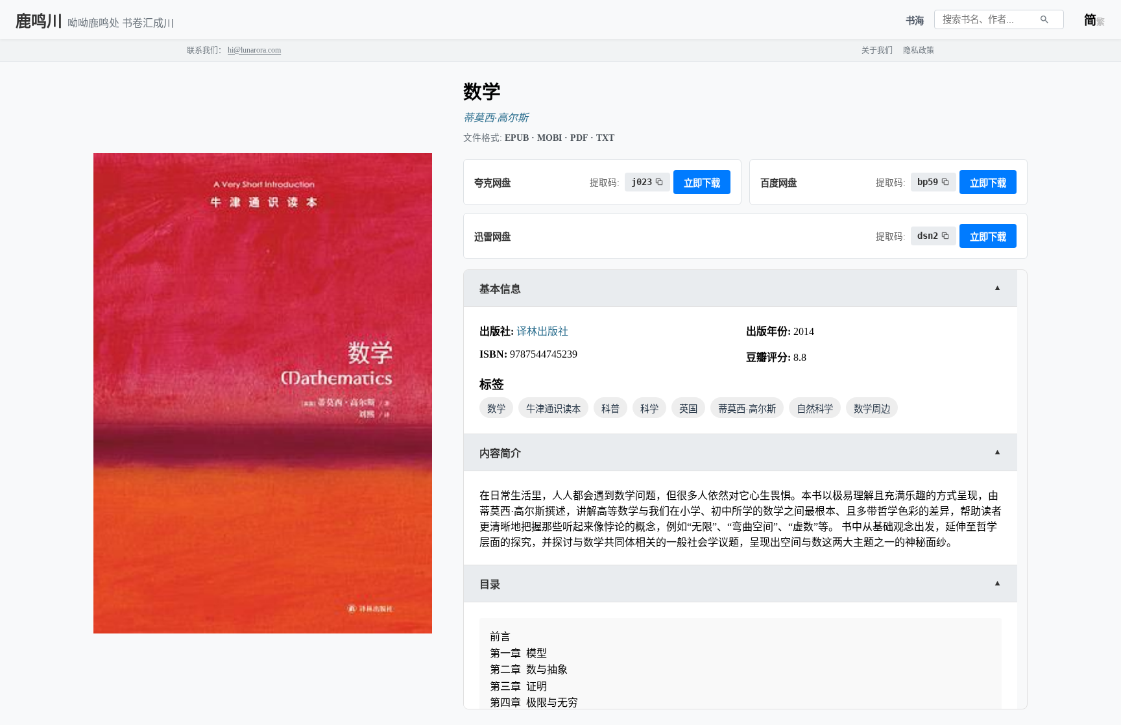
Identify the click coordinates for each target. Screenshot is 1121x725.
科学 (649, 408)
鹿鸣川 (39, 21)
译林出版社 (542, 331)
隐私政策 (918, 50)
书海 (915, 21)
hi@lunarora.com (254, 50)
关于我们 (877, 50)
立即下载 (702, 183)
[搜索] (1044, 19)
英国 (688, 408)
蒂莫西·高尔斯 (495, 117)
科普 (610, 408)
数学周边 (872, 408)
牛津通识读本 (553, 408)
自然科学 (815, 408)
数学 (496, 408)
